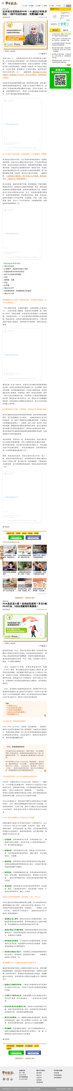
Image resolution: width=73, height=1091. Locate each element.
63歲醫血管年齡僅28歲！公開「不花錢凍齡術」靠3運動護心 (24, 573)
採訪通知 (39, 1080)
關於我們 (39, 1073)
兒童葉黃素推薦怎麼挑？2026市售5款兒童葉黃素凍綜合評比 (9, 590)
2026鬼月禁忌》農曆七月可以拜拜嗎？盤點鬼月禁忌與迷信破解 (61, 35)
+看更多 (68, 64)
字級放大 (43, 53)
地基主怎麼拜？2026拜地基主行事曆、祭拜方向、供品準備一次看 (61, 39)
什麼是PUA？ (12, 705)
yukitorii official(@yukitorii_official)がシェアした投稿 (22, 147)
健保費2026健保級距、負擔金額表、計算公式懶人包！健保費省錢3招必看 (61, 56)
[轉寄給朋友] (1, 554)
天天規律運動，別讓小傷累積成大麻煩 (39, 573)
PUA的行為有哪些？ (15, 710)
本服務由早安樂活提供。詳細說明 (63, 1089)
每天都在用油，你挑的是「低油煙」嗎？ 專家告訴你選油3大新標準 (24, 590)
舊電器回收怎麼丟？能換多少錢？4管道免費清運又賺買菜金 (61, 61)
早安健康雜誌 (58, 1077)
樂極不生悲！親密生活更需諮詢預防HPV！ (39, 556)
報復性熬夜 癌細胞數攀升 (9, 573)
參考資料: (6, 527)
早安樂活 (11, 3)
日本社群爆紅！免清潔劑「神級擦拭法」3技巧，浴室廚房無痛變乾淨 (9, 556)
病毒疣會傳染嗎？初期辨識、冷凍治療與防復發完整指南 (39, 590)
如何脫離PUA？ (13, 714)
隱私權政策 (39, 1082)
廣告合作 (39, 1075)
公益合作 (39, 1077)
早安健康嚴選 (58, 1075)
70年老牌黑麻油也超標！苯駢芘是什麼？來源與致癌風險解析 (24, 556)
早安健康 (56, 1073)
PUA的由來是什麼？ (15, 708)
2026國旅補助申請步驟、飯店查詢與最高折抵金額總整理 (61, 44)
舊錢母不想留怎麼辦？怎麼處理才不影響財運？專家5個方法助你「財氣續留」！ (61, 49)
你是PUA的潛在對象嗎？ (16, 712)
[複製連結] (1, 558)
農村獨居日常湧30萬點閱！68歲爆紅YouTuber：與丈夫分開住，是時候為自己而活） (25, 74)
